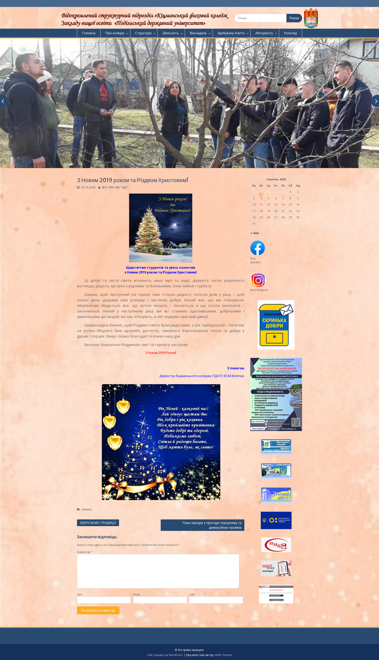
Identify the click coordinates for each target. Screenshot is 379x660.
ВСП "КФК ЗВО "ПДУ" (115, 187)
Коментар (85, 552)
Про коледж (114, 33)
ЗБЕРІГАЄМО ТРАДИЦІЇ (98, 523)
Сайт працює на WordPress (165, 655)
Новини (86, 509)
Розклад (290, 33)
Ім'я (79, 594)
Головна (88, 33)
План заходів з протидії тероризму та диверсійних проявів (212, 525)
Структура (143, 33)
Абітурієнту (264, 33)
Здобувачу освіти (231, 33)
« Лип (254, 233)
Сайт (192, 594)
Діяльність (170, 33)
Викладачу (198, 33)
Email (136, 594)
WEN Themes (223, 655)
